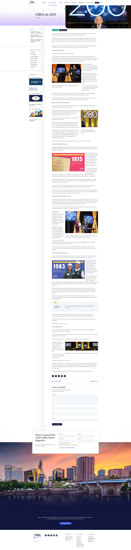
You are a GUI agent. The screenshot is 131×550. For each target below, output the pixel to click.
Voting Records (91, 540)
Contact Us (79, 537)
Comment (54, 394)
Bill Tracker (90, 541)
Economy (33, 52)
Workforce (33, 67)
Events (60, 2)
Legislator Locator (91, 538)
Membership (81, 2)
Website (53, 418)
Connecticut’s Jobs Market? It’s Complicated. (36, 32)
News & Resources (52, 2)
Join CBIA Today (65, 523)
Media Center (34, 60)
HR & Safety (33, 54)
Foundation (66, 2)
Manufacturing (34, 58)
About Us (44, 2)
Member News (34, 62)
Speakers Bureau (80, 546)
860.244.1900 (67, 540)
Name (53, 406)
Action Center (91, 537)
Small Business (34, 64)
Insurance (74, 2)
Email (53, 412)
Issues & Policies (34, 56)
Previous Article (57, 381)
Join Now (97, 2)
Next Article (93, 381)
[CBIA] (31, 2)
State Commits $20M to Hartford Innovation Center (36, 41)
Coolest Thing (90, 2)
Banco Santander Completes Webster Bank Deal (36, 36)
